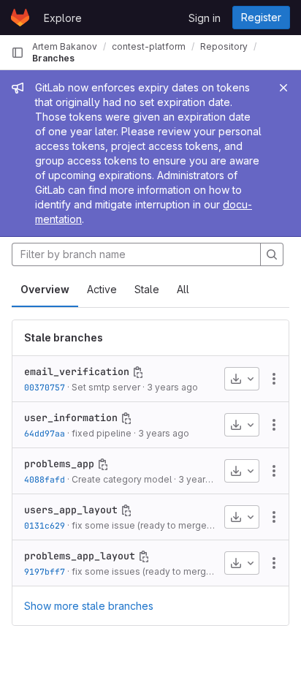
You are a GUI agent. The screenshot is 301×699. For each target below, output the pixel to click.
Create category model (122, 479)
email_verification (76, 371)
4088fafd (44, 479)
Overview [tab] (44, 289)
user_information (71, 417)
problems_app (59, 463)
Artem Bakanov (64, 46)
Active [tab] (102, 289)
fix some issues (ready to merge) (143, 571)
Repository (224, 46)
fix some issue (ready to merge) (141, 525)
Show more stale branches (88, 606)
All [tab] (183, 289)
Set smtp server (106, 387)
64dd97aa (44, 433)
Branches (53, 58)
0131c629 (44, 525)
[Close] (283, 88)
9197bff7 (44, 571)
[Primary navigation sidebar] (17, 52)
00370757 (44, 387)
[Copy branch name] (138, 372)
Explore (63, 18)
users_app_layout (71, 509)
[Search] (271, 254)
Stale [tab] (146, 289)
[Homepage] (20, 17)
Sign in (204, 18)
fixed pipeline (102, 433)
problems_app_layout (79, 555)
